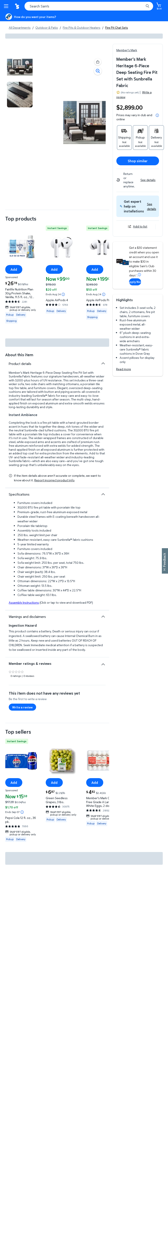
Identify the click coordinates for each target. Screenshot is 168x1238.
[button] (151, 206)
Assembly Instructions (24, 602)
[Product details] (103, 363)
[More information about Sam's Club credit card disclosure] (139, 274)
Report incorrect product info (54, 480)
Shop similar (138, 160)
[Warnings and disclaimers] (103, 616)
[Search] (147, 6)
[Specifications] (103, 494)
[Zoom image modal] (98, 71)
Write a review (22, 707)
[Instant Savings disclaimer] (63, 294)
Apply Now (135, 282)
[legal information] (157, 115)
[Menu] (7, 6)
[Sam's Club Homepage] (17, 6)
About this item (19, 355)
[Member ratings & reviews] (103, 662)
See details (148, 180)
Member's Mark (126, 50)
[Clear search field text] (141, 6)
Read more (123, 369)
